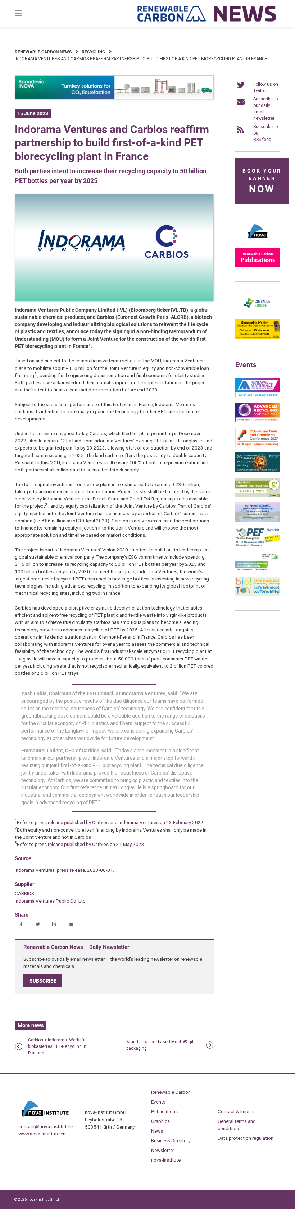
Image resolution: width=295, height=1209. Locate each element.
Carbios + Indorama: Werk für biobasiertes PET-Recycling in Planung (57, 1046)
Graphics (160, 1121)
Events (158, 1102)
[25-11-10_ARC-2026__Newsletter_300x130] (257, 420)
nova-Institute (166, 1160)
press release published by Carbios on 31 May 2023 (89, 844)
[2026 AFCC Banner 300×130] (257, 520)
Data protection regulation (245, 1138)
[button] (21, 924)
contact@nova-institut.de (45, 1126)
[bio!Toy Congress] (257, 594)
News (157, 1131)
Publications (164, 1111)
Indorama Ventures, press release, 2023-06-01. (64, 870)
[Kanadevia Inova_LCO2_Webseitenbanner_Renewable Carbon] (114, 97)
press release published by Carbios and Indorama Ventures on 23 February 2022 (119, 822)
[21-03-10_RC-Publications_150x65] (257, 265)
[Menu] (31, 13)
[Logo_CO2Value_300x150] (257, 312)
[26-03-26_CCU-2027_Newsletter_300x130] (257, 445)
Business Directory (170, 1140)
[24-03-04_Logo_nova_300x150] (257, 240)
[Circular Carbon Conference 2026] (257, 495)
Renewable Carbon (171, 1092)
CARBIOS (24, 893)
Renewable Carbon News (43, 52)
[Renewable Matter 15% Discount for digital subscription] (257, 337)
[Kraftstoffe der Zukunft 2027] (257, 570)
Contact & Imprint (236, 1111)
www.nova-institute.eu (41, 1134)
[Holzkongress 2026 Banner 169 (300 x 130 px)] (257, 470)
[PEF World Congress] (257, 545)
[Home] (207, 13)
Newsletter (162, 1150)
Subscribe (43, 981)
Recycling (93, 52)
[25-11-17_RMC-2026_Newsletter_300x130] (257, 395)
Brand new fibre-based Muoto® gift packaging (160, 1045)
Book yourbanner (261, 181)
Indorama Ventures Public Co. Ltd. (51, 901)
